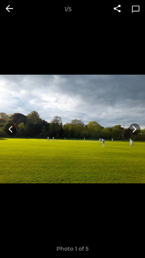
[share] (117, 9)
